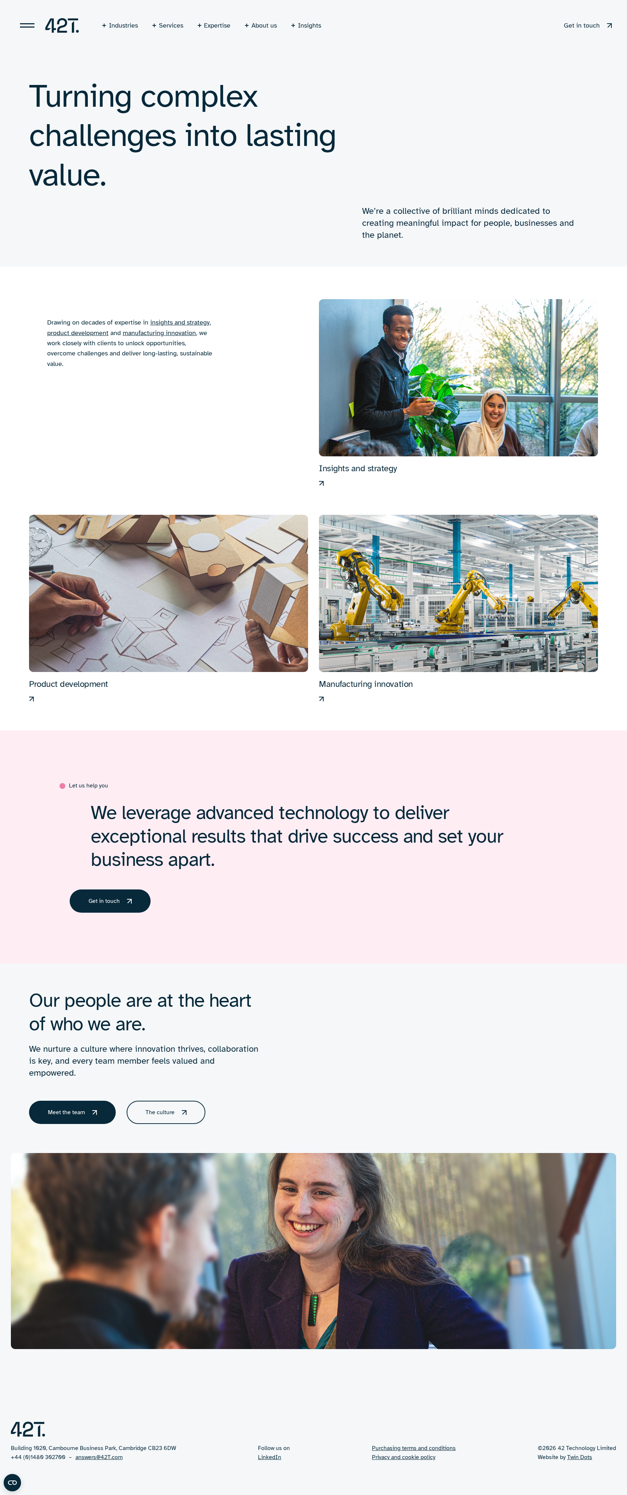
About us (264, 25)
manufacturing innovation (159, 333)
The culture (160, 1112)
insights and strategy (180, 322)
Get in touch (582, 25)
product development (77, 333)
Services (171, 25)
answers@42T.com (99, 1457)
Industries (123, 25)
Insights (309, 25)
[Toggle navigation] (27, 25)
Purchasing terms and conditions (414, 1448)
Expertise (217, 25)
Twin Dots (579, 1457)
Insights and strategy (358, 468)
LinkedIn (269, 1457)
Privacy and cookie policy (403, 1457)
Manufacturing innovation (366, 684)
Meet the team (66, 1112)
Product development (68, 684)
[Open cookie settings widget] (12, 1482)
